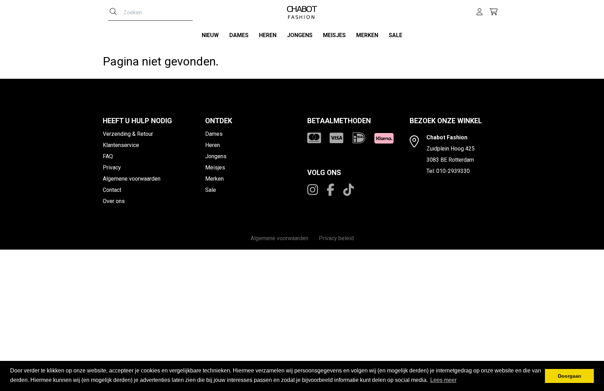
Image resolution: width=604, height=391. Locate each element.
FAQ (108, 156)
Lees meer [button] (443, 380)
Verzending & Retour (128, 134)
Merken (367, 35)
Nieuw (210, 35)
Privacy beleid (336, 238)
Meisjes (334, 35)
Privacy (112, 167)
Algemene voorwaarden (131, 178)
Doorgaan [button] (569, 376)
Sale (395, 35)
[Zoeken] (113, 12)
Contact (112, 190)
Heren (267, 35)
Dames (239, 35)
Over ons (114, 201)
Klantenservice (121, 145)
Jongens (299, 35)
